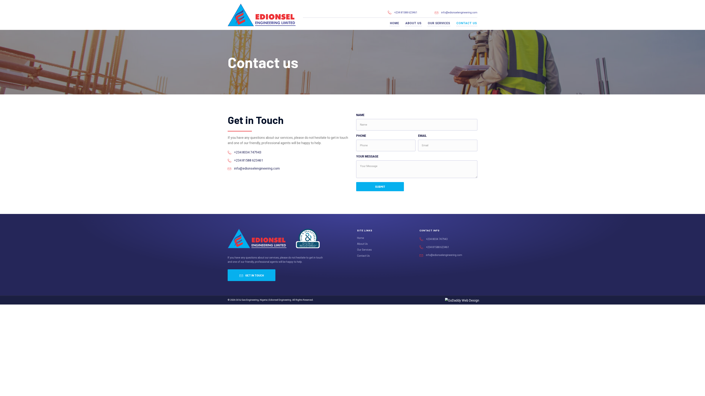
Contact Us (363, 255)
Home (360, 237)
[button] (251, 275)
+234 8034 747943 (247, 152)
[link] (395, 23)
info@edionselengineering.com (459, 12)
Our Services (364, 249)
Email (422, 136)
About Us (362, 243)
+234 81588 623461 (405, 12)
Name (360, 115)
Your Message (367, 156)
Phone (361, 136)
